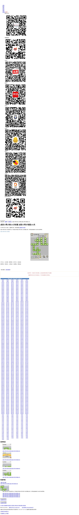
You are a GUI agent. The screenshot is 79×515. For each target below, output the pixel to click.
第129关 (12, 308)
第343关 (2, 356)
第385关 (2, 366)
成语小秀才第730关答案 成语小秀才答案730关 (9, 483)
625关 (3, 420)
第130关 (17, 308)
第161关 (22, 315)
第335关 (22, 354)
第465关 (12, 383)
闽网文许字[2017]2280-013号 (14, 507)
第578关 (7, 409)
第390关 (26, 366)
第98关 (7, 301)
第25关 (3, 285)
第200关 (7, 324)
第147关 (12, 312)
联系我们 (9, 505)
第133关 (2, 309)
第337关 (2, 355)
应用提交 (13, 505)
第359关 (22, 359)
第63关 (12, 293)
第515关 (22, 394)
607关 (3, 416)
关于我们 (2, 505)
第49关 (3, 290)
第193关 (2, 323)
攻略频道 (10, 221)
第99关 (12, 301)
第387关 (12, 366)
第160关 (17, 315)
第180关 (26, 319)
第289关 (2, 344)
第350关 (7, 358)
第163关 (2, 316)
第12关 (27, 281)
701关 (22, 436)
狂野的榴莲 (8, 269)
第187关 (2, 321)
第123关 (12, 306)
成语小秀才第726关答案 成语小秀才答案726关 (11, 496)
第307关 (2, 348)
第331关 (2, 354)
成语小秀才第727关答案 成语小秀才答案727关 (11, 495)
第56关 (7, 292)
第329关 (22, 352)
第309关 (12, 348)
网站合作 (16, 505)
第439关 (2, 378)
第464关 (7, 383)
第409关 (2, 371)
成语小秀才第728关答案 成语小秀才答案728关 (11, 494)
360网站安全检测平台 (4, 511)
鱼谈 (3, 9)
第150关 (26, 312)
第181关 (2, 320)
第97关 (3, 301)
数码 (3, 6)
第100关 (17, 301)
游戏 (3, 5)
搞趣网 (6, 221)
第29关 (22, 285)
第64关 (17, 293)
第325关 (2, 352)
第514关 (17, 394)
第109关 (2, 304)
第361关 (2, 360)
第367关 (2, 362)
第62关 (7, 293)
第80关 (7, 297)
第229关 (2, 331)
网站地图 (20, 505)
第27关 (12, 285)
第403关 (2, 370)
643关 (3, 424)
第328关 (17, 352)
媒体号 (4, 12)
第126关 (26, 306)
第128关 (7, 308)
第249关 (12, 335)
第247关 (2, 335)
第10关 (17, 281)
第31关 (3, 286)
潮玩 (3, 7)
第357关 (12, 359)
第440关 (7, 378)
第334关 (17, 354)
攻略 (1, 482)
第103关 (2, 302)
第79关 (3, 297)
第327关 (12, 352)
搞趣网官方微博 (22, 227)
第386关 (7, 366)
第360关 (26, 359)
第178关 (17, 319)
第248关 (7, 335)
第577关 (2, 409)
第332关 (7, 354)
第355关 (2, 359)
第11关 (22, 281)
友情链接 (24, 505)
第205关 (2, 325)
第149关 (22, 312)
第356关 (7, 359)
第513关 (12, 394)
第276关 (26, 340)
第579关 (12, 409)
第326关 (7, 352)
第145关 (2, 312)
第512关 (7, 394)
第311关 (22, 348)
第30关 (27, 285)
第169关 (2, 317)
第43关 (3, 289)
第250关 (17, 335)
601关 (3, 414)
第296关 (7, 346)
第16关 (17, 282)
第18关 (27, 282)
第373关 (2, 363)
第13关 (3, 282)
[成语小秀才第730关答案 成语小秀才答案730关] (4, 490)
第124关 (17, 306)
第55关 (3, 292)
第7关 (3, 281)
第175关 (2, 319)
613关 (3, 417)
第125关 (22, 306)
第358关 (17, 359)
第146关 (7, 312)
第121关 (2, 306)
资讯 (3, 482)
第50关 (7, 290)
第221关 (22, 328)
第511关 (2, 394)
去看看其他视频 (3, 503)
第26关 (7, 285)
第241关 (2, 333)
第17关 (22, 282)
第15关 (12, 282)
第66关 (27, 293)
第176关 (7, 319)
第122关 (7, 306)
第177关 (12, 319)
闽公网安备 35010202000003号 (27, 507)
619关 (3, 418)
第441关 (12, 378)
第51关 (12, 290)
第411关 (12, 371)
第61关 (3, 293)
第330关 (26, 352)
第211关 (2, 327)
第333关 (12, 354)
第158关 (7, 315)
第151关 (2, 313)
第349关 (2, 358)
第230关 (7, 331)
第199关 (2, 324)
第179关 (22, 319)
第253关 (2, 336)
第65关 (22, 293)
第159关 (12, 315)
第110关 (7, 304)
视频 (5, 482)
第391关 (2, 367)
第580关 (17, 409)
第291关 (12, 344)
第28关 (17, 285)
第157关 (2, 315)
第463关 (2, 383)
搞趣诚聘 (6, 505)
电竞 (3, 8)
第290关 (7, 344)
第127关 (2, 308)
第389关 (22, 366)
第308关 (7, 348)
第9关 (12, 281)
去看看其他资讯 (3, 499)
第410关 (7, 371)
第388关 (17, 366)
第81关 (12, 297)
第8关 (8, 281)
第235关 (2, 332)
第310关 (17, 348)
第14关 (7, 282)
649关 (3, 425)
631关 (3, 421)
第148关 (17, 312)
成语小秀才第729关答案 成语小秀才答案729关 (11, 493)
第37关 (3, 288)
